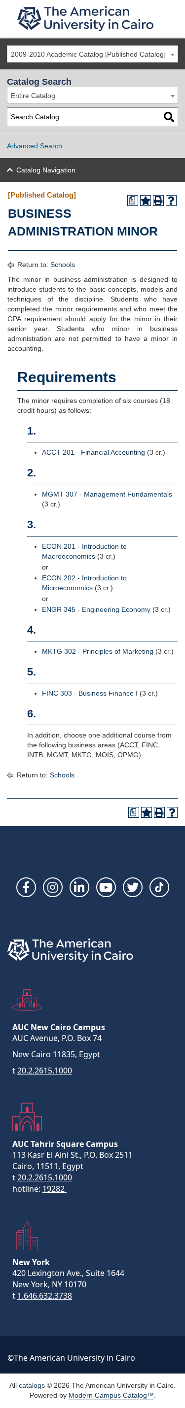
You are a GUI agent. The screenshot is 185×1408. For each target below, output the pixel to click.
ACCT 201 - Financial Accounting (93, 452)
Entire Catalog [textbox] (33, 96)
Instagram (53, 887)
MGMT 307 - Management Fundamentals (107, 494)
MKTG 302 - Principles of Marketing (97, 651)
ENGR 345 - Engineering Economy (96, 609)
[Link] (159, 887)
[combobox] (92, 54)
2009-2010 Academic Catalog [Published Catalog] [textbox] (88, 54)
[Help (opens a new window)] (171, 200)
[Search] (169, 117)
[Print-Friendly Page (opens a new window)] (158, 200)
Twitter (133, 887)
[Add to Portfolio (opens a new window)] (145, 200)
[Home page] (85, 18)
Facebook (26, 887)
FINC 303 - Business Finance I (90, 693)
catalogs (32, 1385)
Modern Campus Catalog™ (111, 1395)
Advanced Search (34, 146)
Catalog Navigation (45, 170)
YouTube (106, 887)
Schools (62, 264)
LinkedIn (79, 887)
